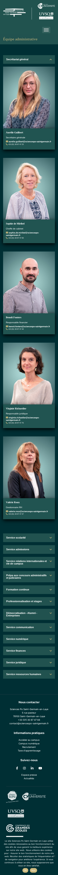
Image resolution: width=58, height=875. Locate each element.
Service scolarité (16, 537)
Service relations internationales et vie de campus (26, 562)
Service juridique (16, 662)
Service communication (20, 627)
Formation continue (17, 589)
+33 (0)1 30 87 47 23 (16, 144)
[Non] (54, 856)
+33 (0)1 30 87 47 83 (16, 238)
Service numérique (17, 639)
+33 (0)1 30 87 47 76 (16, 423)
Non (33, 870)
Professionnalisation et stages (24, 601)
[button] (29, 59)
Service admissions (17, 549)
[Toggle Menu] (46, 30)
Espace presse (29, 775)
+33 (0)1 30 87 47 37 (16, 514)
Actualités (29, 778)
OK (25, 870)
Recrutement (29, 747)
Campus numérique (29, 743)
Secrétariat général (17, 59)
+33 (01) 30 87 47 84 (29, 720)
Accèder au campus (29, 740)
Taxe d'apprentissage (29, 750)
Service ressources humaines (23, 674)
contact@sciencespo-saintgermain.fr (29, 723)
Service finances (16, 650)
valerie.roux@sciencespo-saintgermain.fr (28, 511)
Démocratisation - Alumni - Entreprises (21, 614)
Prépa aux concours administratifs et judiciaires (26, 576)
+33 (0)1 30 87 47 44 (16, 329)
